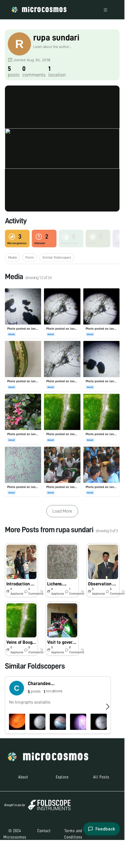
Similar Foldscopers (57, 257)
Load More (62, 511)
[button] (21, 570)
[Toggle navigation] (105, 10)
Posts (29, 257)
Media (12, 257)
